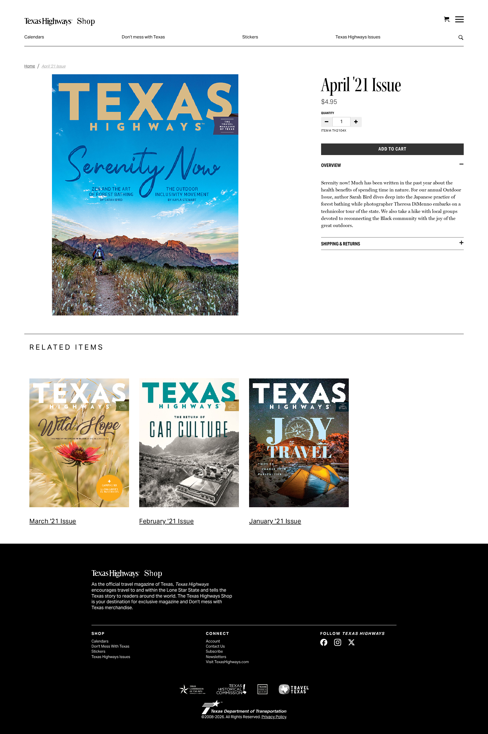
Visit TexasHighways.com (227, 661)
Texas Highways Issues (358, 37)
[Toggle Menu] (459, 19)
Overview (331, 165)
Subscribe (214, 651)
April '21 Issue (54, 66)
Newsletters (216, 656)
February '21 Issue (166, 521)
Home (29, 66)
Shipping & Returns (340, 244)
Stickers (250, 37)
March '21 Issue (52, 521)
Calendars (34, 37)
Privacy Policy (274, 716)
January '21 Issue (275, 521)
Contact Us (215, 646)
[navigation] (459, 19)
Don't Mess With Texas (110, 646)
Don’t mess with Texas (143, 37)
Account (213, 641)
